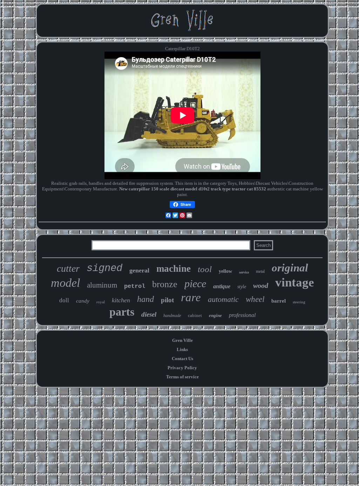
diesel (148, 314)
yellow (225, 271)
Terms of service (182, 376)
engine (215, 315)
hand (145, 299)
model (65, 282)
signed (104, 268)
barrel (278, 301)
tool (205, 269)
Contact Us (182, 358)
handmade (172, 315)
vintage (294, 282)
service (244, 272)
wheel (255, 299)
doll (64, 300)
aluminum (102, 285)
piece (195, 283)
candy (82, 301)
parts (121, 311)
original (290, 268)
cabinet (195, 315)
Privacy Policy (182, 367)
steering (299, 302)
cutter (68, 268)
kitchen (121, 300)
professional (242, 315)
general (139, 270)
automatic (223, 299)
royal (100, 302)
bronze (164, 284)
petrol (134, 286)
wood (260, 285)
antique (221, 286)
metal (260, 271)
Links (182, 349)
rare (191, 297)
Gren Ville (182, 340)
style (241, 286)
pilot (167, 300)
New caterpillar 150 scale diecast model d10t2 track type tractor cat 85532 (192, 188)
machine (173, 268)
